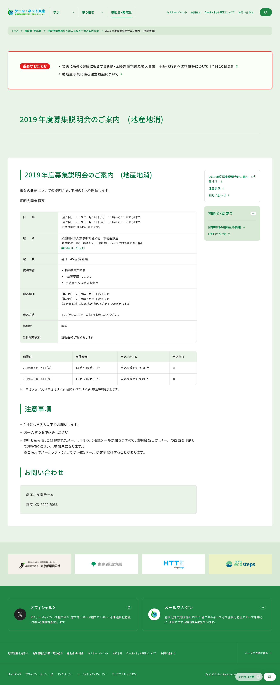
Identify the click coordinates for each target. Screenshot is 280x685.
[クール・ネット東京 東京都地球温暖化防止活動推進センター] (26, 12)
